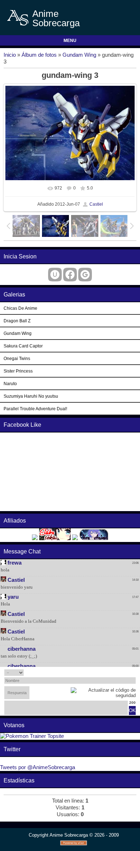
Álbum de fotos (39, 55)
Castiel (96, 204)
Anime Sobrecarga (56, 18)
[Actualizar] (125, 672)
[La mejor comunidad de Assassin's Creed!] (75, 538)
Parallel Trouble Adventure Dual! (35, 408)
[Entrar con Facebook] (70, 274)
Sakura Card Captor (23, 345)
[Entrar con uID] (55, 274)
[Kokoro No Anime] (35, 538)
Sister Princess (18, 371)
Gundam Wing (79, 55)
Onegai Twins (17, 358)
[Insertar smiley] (133, 672)
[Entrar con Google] (85, 274)
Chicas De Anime (20, 308)
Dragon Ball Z (17, 320)
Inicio (10, 55)
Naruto (10, 383)
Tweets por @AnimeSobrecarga (37, 767)
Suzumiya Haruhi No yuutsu (31, 396)
